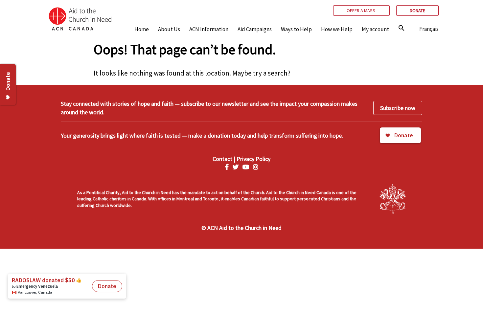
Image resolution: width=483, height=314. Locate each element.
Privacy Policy (253, 159)
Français (429, 29)
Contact (222, 159)
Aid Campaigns (255, 29)
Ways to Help (296, 29)
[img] (401, 28)
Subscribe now (397, 108)
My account (375, 29)
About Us (169, 29)
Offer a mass (361, 10)
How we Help (337, 29)
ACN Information (208, 29)
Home (141, 29)
